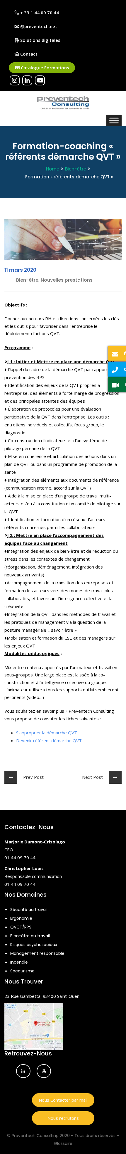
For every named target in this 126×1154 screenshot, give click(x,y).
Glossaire (63, 1143)
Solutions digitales (39, 40)
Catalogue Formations (44, 67)
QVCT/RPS (20, 927)
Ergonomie (21, 918)
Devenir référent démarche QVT (49, 740)
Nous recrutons (63, 1118)
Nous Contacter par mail (63, 1100)
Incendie (19, 962)
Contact (28, 54)
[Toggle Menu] (114, 120)
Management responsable (37, 953)
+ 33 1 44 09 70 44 (39, 12)
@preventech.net (38, 26)
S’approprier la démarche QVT (46, 733)
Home (52, 169)
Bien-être (75, 169)
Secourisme (22, 971)
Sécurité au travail (28, 909)
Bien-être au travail (30, 936)
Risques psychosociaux (33, 945)
